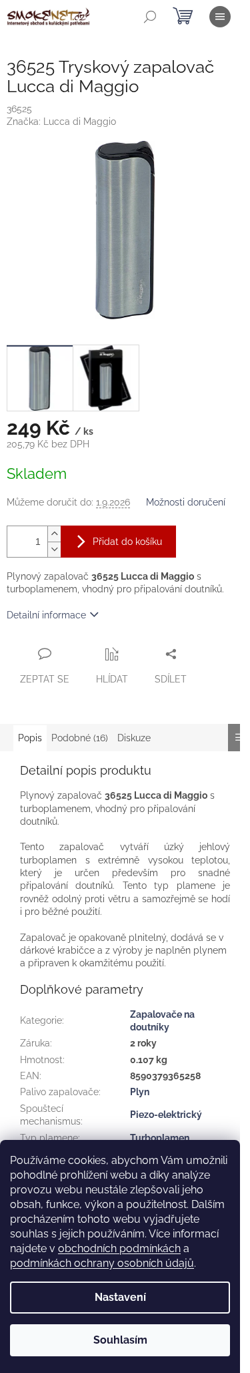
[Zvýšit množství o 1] (54, 534)
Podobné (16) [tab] (79, 738)
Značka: (61, 121)
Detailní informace (46, 615)
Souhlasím (120, 1340)
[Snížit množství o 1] (54, 549)
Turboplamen (159, 1138)
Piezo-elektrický (166, 1114)
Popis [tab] (30, 738)
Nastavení (120, 1297)
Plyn (139, 1092)
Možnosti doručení (185, 502)
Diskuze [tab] (134, 738)
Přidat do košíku (127, 541)
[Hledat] (150, 16)
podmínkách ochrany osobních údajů (102, 1263)
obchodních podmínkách (119, 1248)
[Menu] (220, 16)
